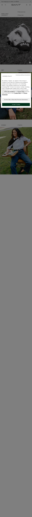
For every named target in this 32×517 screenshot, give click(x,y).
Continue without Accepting (23, 75)
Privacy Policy (20, 91)
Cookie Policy (17, 93)
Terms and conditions (9, 91)
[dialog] (16, 90)
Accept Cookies (16, 104)
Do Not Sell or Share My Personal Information (16, 99)
